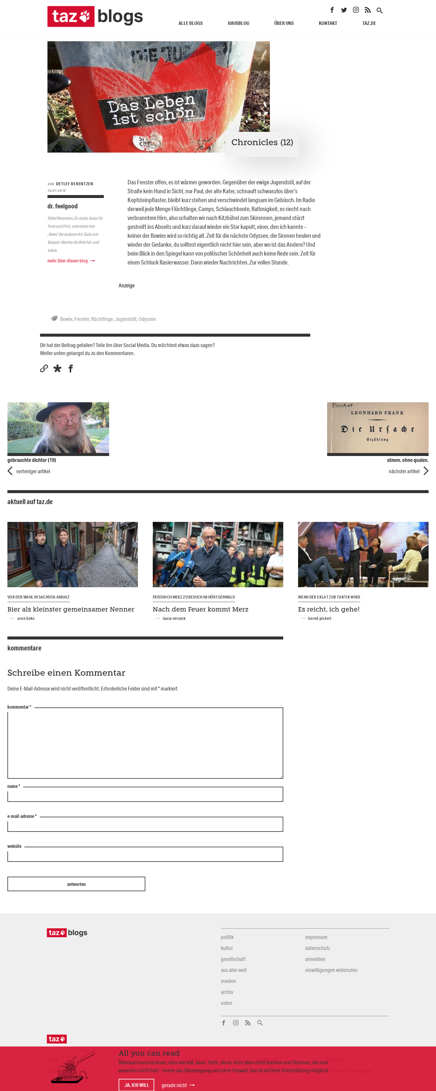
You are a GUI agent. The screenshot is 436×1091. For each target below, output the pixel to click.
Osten (226, 1003)
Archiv (227, 992)
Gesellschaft (233, 959)
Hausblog (238, 23)
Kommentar (19, 707)
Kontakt (328, 23)
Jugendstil (125, 319)
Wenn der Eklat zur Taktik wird (329, 597)
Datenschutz (317, 948)
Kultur (227, 948)
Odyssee (147, 319)
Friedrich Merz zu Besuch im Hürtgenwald (194, 597)
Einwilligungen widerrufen (331, 970)
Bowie (66, 319)
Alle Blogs (191, 23)
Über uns (284, 23)
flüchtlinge (102, 319)
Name (13, 786)
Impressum (316, 937)
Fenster (81, 319)
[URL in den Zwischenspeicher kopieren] (44, 369)
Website (14, 846)
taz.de (369, 23)
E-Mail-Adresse (22, 816)
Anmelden (315, 959)
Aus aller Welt (234, 970)
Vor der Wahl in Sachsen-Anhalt (38, 597)
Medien (228, 981)
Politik (227, 937)
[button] (57, 369)
